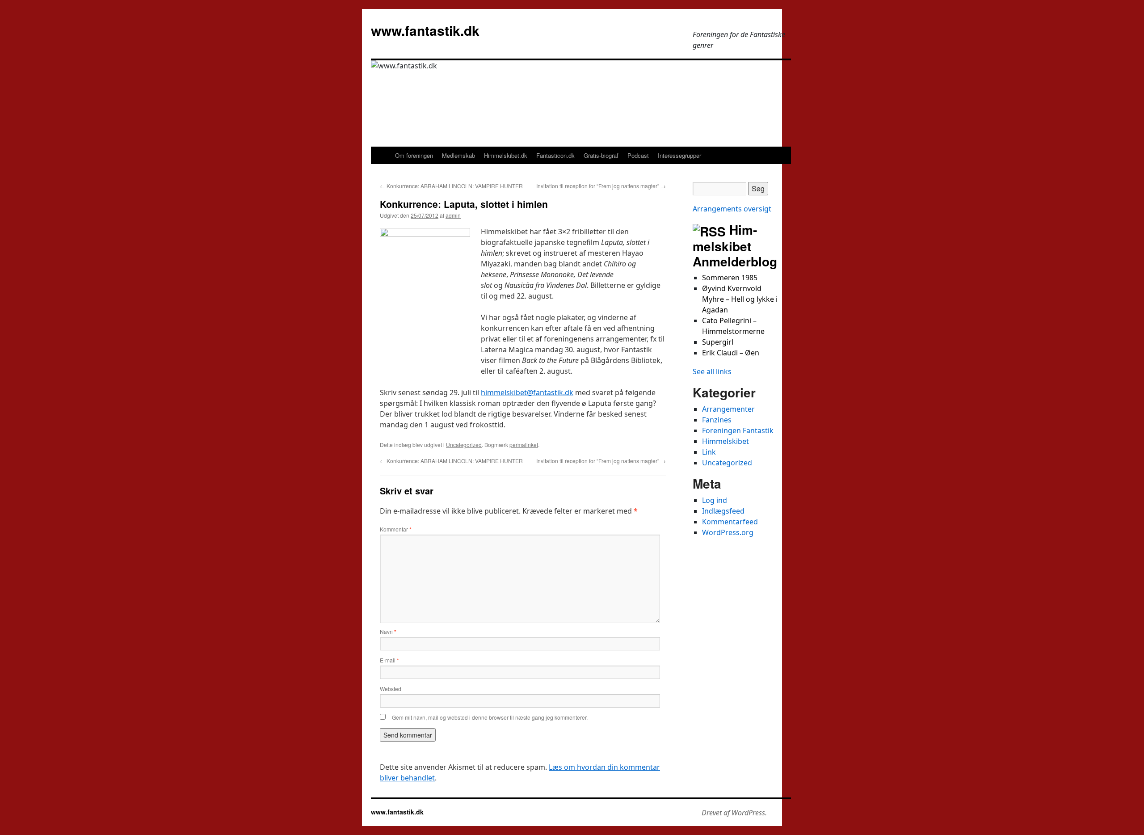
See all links (712, 371)
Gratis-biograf (601, 155)
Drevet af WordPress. (734, 812)
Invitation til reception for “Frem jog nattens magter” (601, 186)
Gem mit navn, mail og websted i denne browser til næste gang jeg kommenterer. (490, 717)
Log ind (714, 500)
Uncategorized (464, 444)
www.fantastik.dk (425, 30)
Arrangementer (728, 409)
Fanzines (717, 420)
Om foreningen (414, 155)
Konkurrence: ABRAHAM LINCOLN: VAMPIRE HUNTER (451, 186)
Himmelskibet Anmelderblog (735, 245)
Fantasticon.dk (555, 155)
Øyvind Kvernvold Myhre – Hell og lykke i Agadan (740, 299)
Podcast (638, 155)
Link (709, 452)
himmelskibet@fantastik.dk (527, 392)
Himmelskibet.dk (505, 155)
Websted (390, 688)
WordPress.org (727, 532)
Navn (388, 632)
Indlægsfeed (723, 511)
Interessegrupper (679, 155)
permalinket (523, 444)
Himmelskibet (725, 441)
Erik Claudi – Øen (730, 353)
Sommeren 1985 (729, 278)
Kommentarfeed (730, 522)
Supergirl (717, 342)
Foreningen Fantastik (738, 430)
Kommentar (396, 529)
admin (453, 215)
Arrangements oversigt (732, 209)
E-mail (389, 660)
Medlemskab (458, 155)
